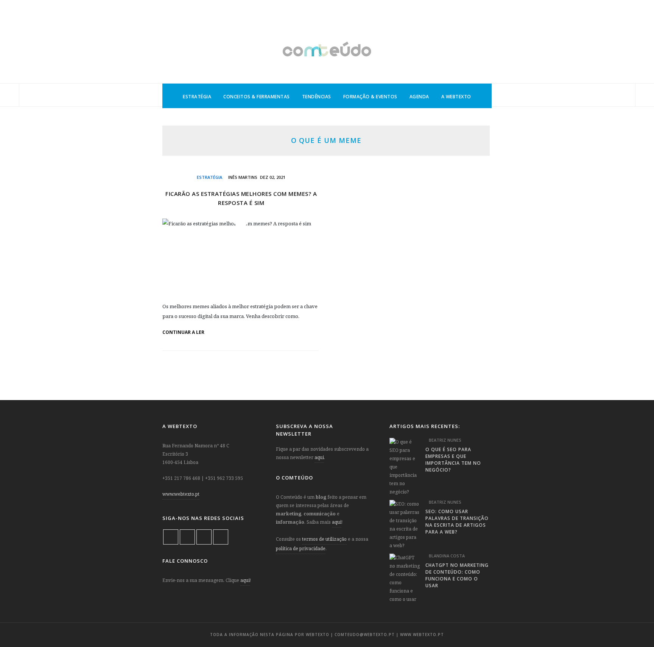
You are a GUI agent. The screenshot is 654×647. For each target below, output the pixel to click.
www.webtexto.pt (180, 494)
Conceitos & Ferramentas (256, 96)
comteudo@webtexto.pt (365, 634)
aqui (245, 580)
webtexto (317, 634)
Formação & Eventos (370, 96)
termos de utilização (324, 539)
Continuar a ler (184, 332)
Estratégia (197, 96)
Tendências (316, 96)
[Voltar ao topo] (635, 622)
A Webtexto (456, 96)
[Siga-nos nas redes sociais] (9, 95)
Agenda (419, 96)
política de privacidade (300, 548)
